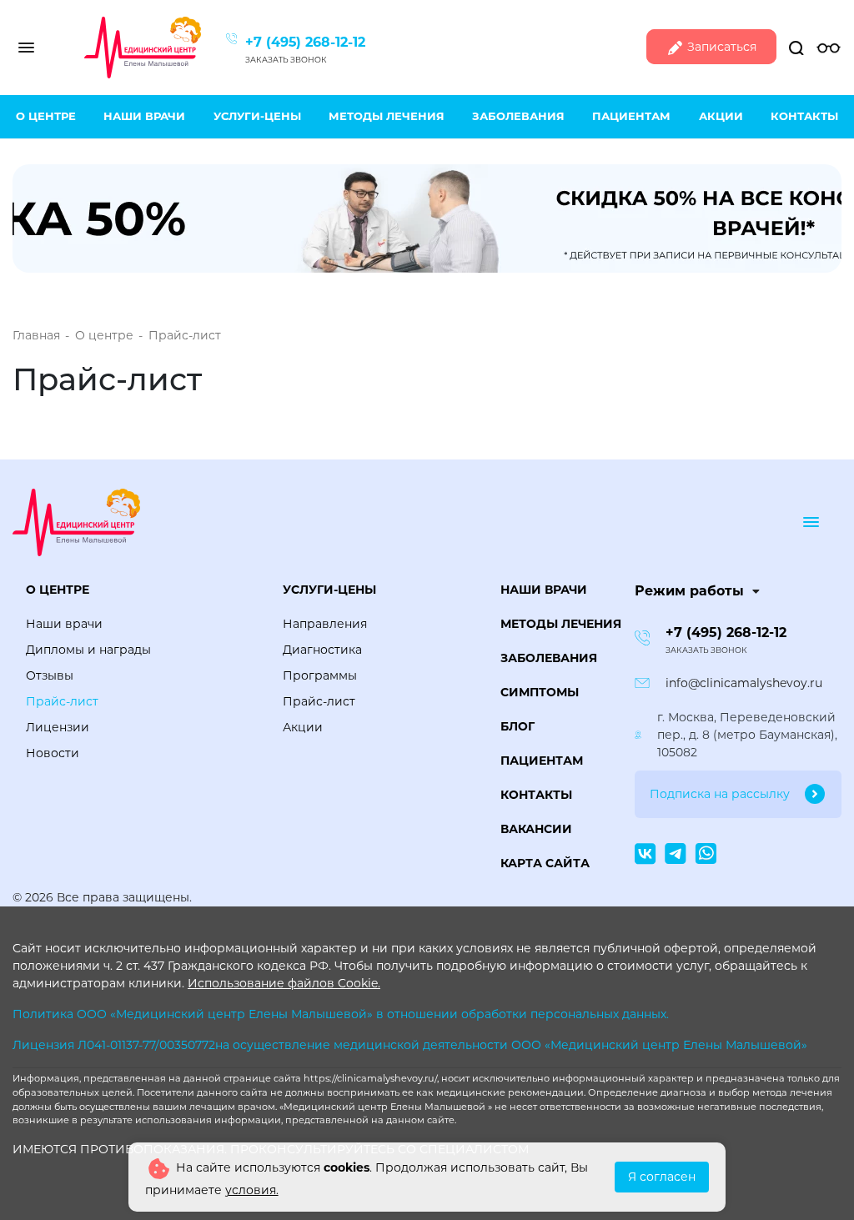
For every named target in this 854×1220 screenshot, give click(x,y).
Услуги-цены (257, 116)
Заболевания (518, 116)
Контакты (804, 116)
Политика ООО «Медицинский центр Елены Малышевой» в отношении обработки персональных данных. (341, 1014)
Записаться (720, 46)
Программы (320, 675)
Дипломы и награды (88, 649)
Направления (325, 623)
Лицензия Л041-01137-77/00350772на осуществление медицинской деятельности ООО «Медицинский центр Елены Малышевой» (410, 1044)
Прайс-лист (62, 701)
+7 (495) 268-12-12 (305, 42)
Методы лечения (387, 116)
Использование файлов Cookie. (284, 983)
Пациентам (631, 116)
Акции (721, 116)
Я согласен (662, 1176)
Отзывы (49, 675)
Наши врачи (144, 116)
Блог (517, 726)
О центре (46, 116)
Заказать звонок (286, 59)
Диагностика (322, 649)
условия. (252, 1189)
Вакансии (536, 828)
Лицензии (57, 727)
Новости (52, 753)
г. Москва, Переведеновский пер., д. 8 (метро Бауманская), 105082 (747, 735)
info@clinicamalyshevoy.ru (744, 682)
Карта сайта (545, 863)
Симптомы (539, 692)
